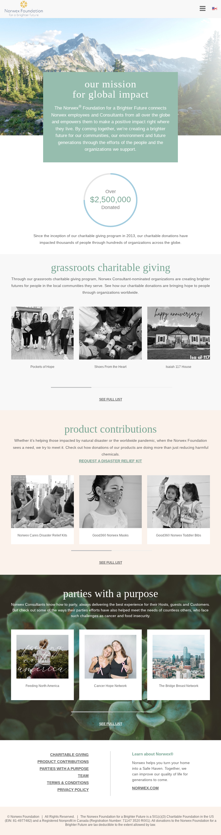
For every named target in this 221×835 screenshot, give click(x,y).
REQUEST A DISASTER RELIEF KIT (110, 461)
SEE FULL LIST (110, 399)
